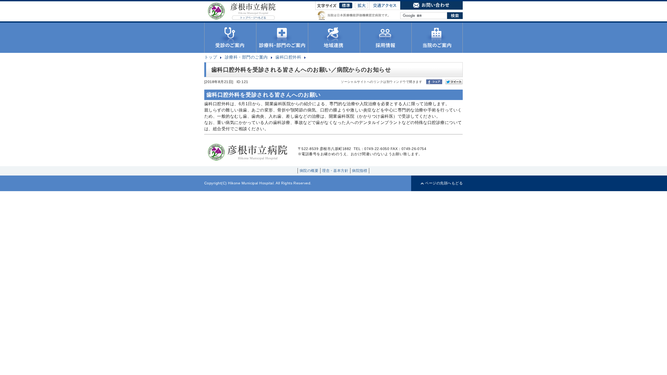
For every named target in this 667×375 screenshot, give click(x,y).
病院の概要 (309, 171)
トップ (210, 57)
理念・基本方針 (335, 171)
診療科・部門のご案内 (246, 57)
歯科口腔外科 (288, 57)
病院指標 (359, 171)
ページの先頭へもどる (444, 183)
